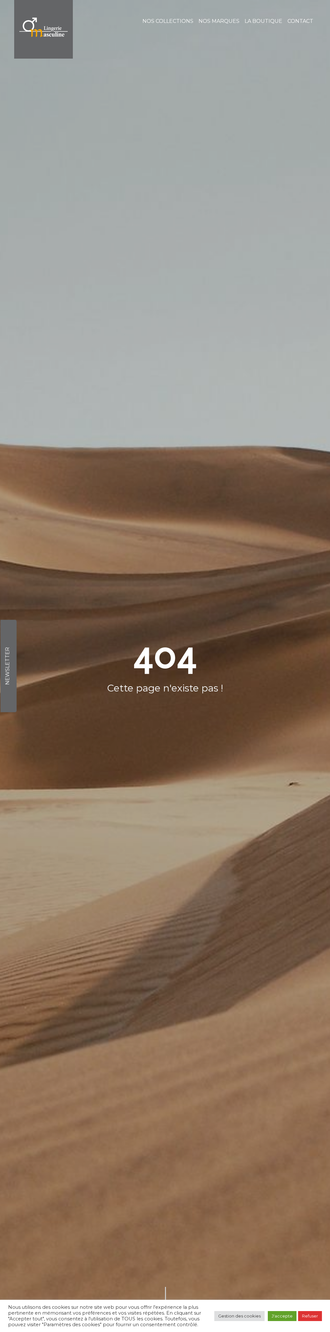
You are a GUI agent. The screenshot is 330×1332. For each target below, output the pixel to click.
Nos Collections (167, 21)
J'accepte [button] (282, 1315)
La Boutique (263, 21)
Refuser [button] (310, 1315)
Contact (300, 21)
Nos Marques (219, 21)
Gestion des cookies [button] (239, 1315)
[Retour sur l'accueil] (43, 29)
